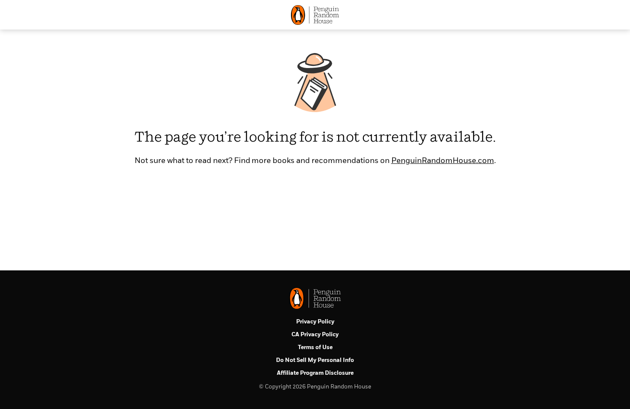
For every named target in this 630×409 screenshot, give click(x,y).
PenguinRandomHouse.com (442, 161)
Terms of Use (315, 347)
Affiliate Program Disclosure (315, 373)
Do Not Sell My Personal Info (315, 360)
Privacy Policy (315, 322)
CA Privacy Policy (315, 335)
